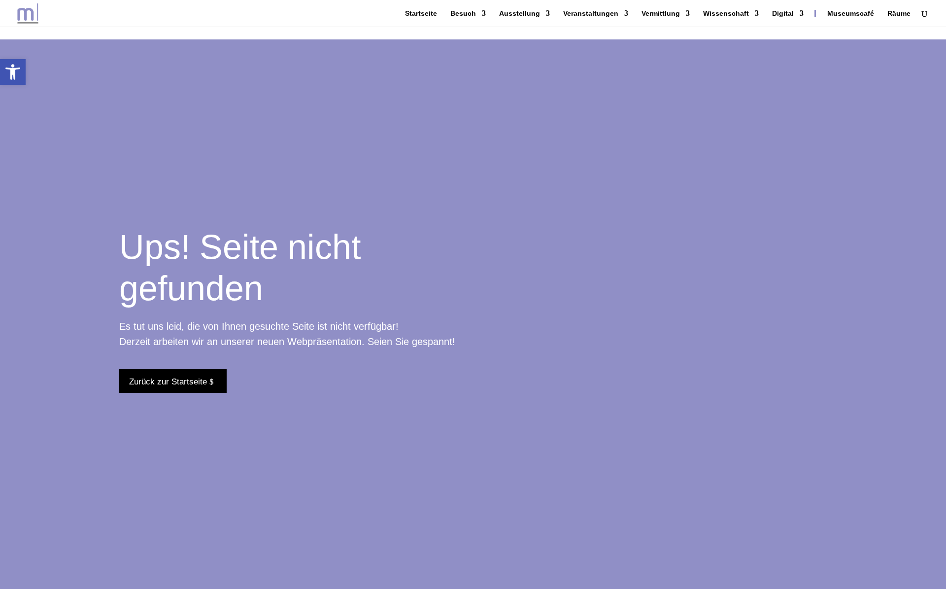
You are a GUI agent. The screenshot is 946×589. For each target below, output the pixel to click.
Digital (783, 13)
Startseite (421, 13)
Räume (899, 13)
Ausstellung (519, 13)
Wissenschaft (726, 13)
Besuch (463, 13)
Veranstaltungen (590, 13)
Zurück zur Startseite (168, 381)
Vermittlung (661, 13)
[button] (13, 72)
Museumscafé (850, 13)
